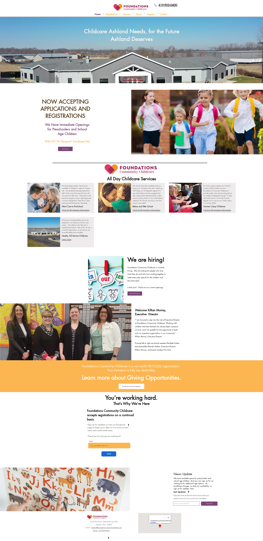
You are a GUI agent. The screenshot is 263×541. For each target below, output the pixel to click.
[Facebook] (128, 425)
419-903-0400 (168, 5)
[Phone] (156, 5)
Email (90, 441)
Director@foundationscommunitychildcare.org (106, 527)
